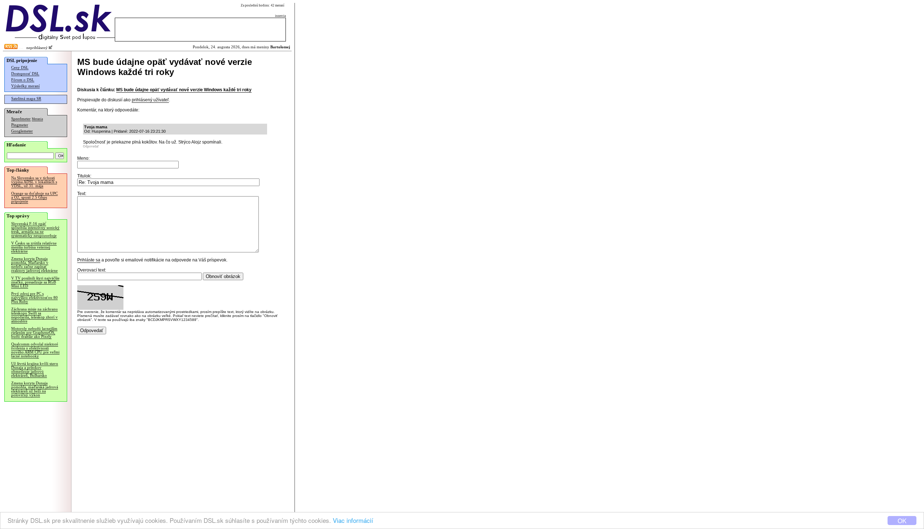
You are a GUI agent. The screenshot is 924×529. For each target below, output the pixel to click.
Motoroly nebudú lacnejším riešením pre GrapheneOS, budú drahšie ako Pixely (34, 333)
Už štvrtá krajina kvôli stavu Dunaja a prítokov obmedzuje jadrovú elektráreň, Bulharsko (34, 370)
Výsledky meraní (25, 86)
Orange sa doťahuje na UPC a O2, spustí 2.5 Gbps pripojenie (34, 197)
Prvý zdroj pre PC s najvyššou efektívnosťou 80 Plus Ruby (34, 298)
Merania (37, 119)
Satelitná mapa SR (26, 99)
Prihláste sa (88, 260)
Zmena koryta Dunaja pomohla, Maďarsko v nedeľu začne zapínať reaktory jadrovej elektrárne (34, 265)
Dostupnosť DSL (25, 74)
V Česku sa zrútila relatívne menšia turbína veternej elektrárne (34, 247)
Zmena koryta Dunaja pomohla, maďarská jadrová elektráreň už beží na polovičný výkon (34, 389)
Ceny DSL (20, 68)
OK (902, 520)
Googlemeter (22, 131)
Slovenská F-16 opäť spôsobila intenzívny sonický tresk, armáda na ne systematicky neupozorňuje (35, 230)
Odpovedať (91, 146)
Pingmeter (19, 125)
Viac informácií (353, 520)
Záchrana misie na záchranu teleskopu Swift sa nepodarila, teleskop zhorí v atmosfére (34, 315)
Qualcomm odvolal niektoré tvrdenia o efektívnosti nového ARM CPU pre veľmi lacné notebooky (35, 350)
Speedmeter (21, 119)
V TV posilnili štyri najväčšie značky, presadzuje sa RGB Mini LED (35, 282)
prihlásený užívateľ (150, 99)
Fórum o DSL (22, 80)
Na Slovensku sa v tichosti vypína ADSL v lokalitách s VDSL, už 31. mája (34, 182)
